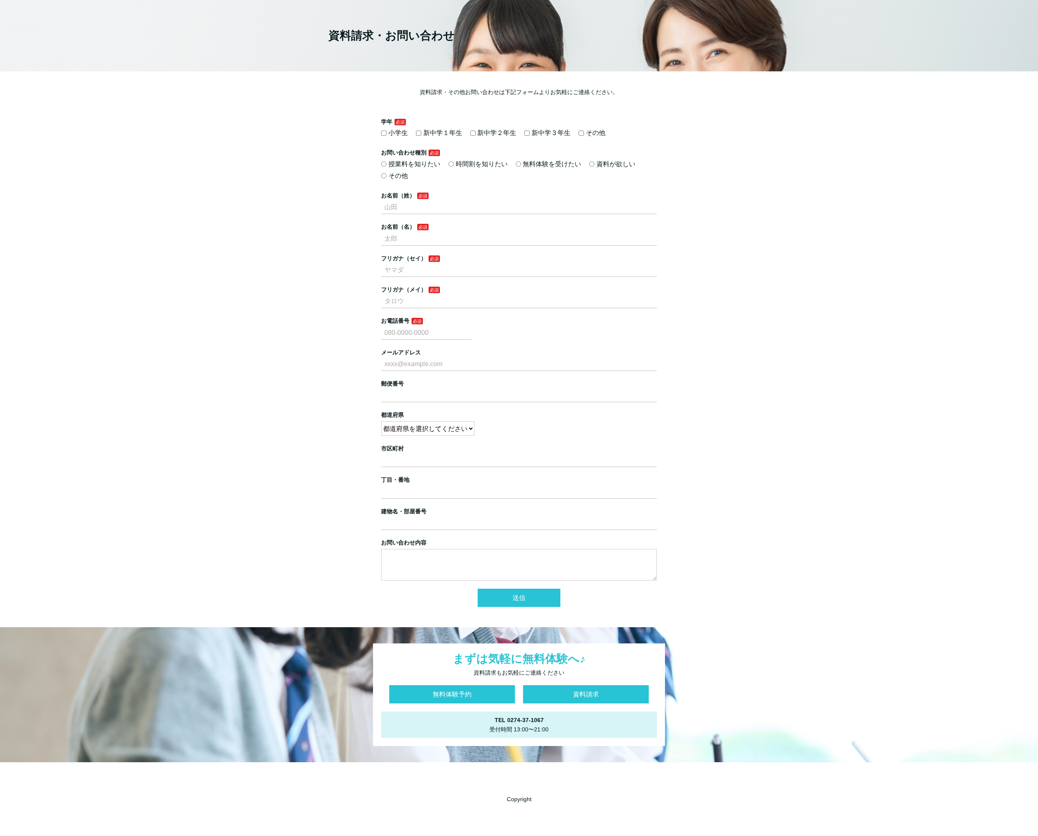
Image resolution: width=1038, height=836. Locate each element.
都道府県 (392, 415)
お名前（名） (398, 226)
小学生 (398, 132)
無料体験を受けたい (552, 164)
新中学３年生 (551, 132)
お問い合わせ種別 (404, 152)
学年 (386, 121)
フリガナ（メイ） (404, 289)
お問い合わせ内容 (404, 542)
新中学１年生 (442, 132)
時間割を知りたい (482, 164)
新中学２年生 (496, 132)
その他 (595, 132)
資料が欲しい (615, 164)
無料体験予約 (452, 694)
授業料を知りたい (414, 164)
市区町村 (392, 448)
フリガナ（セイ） (404, 258)
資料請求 (586, 694)
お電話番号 (395, 320)
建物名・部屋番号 (404, 511)
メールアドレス (401, 352)
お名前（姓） (398, 195)
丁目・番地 (395, 479)
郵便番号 (392, 383)
